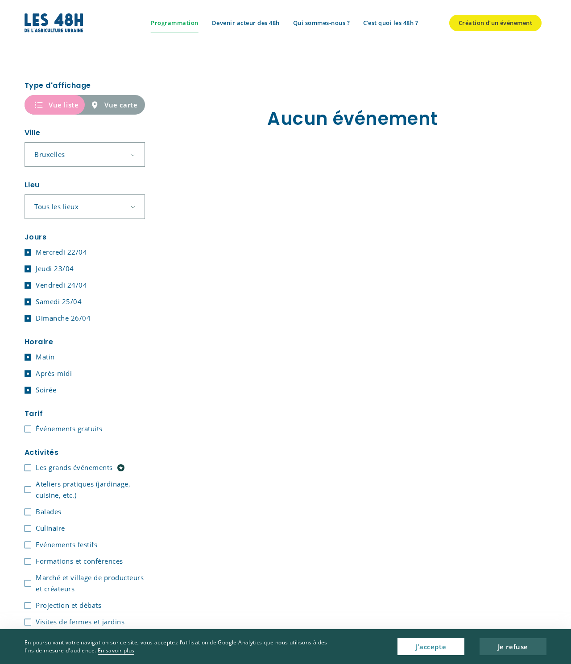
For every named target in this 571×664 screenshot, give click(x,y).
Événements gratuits (69, 428)
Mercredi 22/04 (61, 251)
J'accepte (431, 646)
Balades (49, 511)
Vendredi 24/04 (61, 284)
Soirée (46, 389)
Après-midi (54, 373)
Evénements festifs (66, 544)
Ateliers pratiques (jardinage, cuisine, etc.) (83, 489)
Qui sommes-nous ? (321, 23)
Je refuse (513, 646)
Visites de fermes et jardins (80, 621)
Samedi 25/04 (59, 301)
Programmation (175, 23)
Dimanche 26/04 (63, 317)
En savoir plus (116, 650)
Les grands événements (74, 467)
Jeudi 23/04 (55, 268)
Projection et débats (68, 605)
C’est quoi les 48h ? (390, 23)
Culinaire (50, 528)
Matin (45, 356)
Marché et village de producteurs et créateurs (90, 583)
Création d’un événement (495, 23)
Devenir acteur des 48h (246, 23)
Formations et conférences (79, 561)
